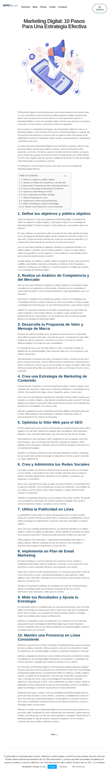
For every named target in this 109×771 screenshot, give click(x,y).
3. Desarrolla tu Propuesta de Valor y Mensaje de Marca (44, 186)
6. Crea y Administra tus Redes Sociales (38, 195)
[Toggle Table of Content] (65, 176)
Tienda (43, 7)
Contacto (62, 7)
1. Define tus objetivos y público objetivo (38, 179)
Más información (78, 767)
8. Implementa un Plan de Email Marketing (39, 201)
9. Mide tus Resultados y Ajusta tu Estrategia (40, 204)
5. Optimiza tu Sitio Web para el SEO (36, 191)
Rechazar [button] (63, 767)
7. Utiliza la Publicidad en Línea (34, 198)
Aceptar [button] (52, 767)
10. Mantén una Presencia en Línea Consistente (42, 207)
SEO (22, 428)
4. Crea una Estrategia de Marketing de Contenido (42, 188)
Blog (35, 7)
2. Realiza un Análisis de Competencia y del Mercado (43, 182)
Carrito (52, 7)
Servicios (25, 7)
